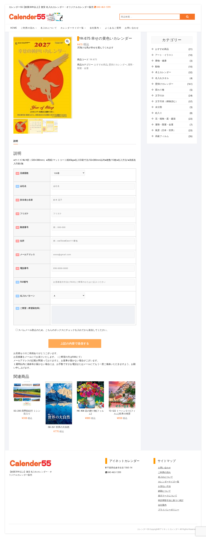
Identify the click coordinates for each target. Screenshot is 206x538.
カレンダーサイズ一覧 (72, 28)
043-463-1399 (103, 7)
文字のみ (159, 95)
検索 (187, 17)
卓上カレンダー (163, 72)
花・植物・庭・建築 (165, 118)
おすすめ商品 (101, 64)
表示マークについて (167, 495)
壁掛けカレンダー (118, 64)
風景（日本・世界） (165, 130)
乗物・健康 (160, 60)
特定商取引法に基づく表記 (170, 500)
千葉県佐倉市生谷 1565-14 (119, 467)
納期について (164, 491)
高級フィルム (162, 136)
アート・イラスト (164, 55)
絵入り (158, 113)
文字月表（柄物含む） (166, 101)
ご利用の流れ (28, 28)
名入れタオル (162, 78)
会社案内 (94, 28)
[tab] (15, 141)
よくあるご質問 (113, 28)
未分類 (158, 107)
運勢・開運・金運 (164, 124)
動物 (157, 66)
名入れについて (49, 28)
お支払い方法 (164, 486)
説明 (15, 141)
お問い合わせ (132, 28)
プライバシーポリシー (168, 509)
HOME (13, 28)
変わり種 (159, 89)
